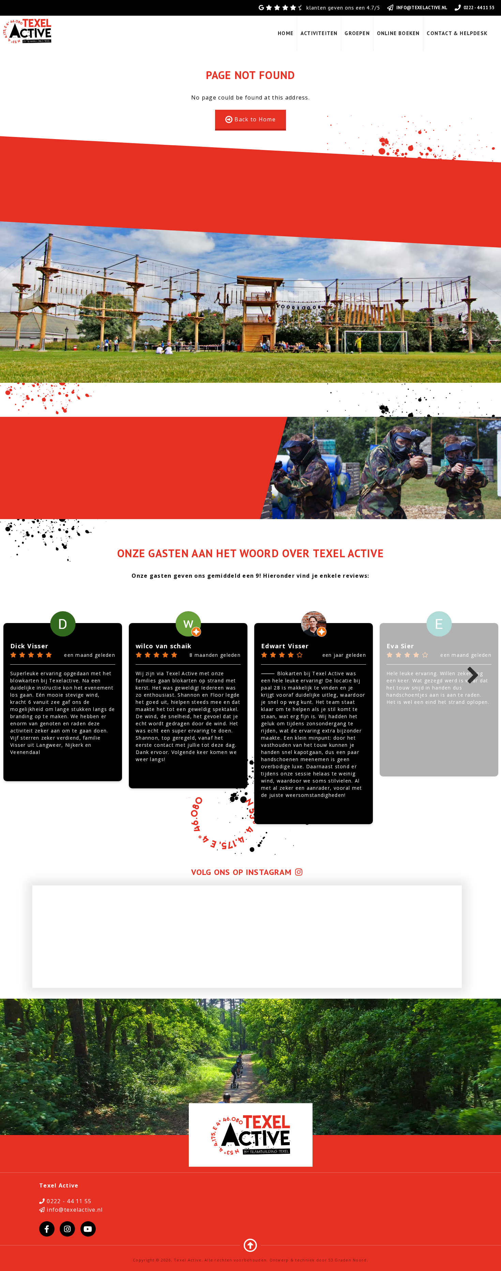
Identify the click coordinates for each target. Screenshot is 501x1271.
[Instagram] (67, 1229)
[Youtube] (88, 1229)
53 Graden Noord (347, 1259)
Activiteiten (319, 33)
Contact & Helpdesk (457, 33)
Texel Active (187, 1259)
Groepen (357, 33)
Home (285, 33)
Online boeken (398, 33)
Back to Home (254, 119)
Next (473, 676)
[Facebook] (47, 1229)
